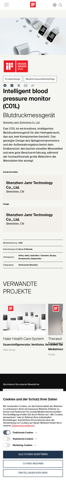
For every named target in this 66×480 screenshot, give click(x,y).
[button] (53, 5)
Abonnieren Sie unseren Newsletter (21, 384)
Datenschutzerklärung (23, 426)
